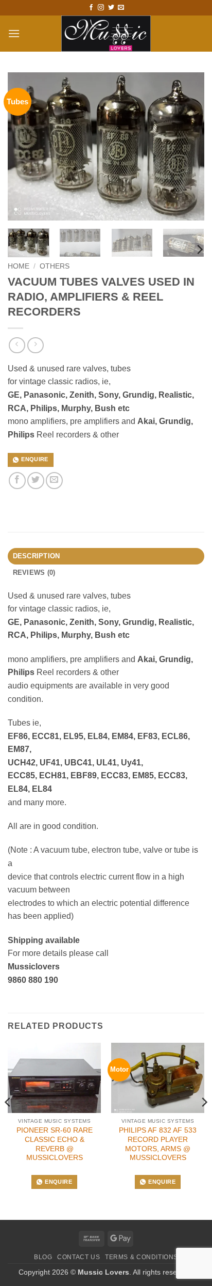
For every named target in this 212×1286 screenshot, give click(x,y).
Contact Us (78, 1257)
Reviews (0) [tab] (34, 572)
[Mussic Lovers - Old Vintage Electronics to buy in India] (106, 33)
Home (18, 266)
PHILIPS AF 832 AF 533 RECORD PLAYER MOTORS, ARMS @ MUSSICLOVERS (158, 1144)
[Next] (187, 146)
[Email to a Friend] (54, 480)
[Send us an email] (121, 7)
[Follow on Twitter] (111, 7)
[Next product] (17, 345)
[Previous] (24, 146)
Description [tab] (36, 556)
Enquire (34, 459)
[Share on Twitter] (35, 480)
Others (54, 266)
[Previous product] (35, 345)
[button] (14, 33)
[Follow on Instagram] (101, 7)
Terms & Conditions (141, 1257)
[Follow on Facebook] (91, 7)
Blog (43, 1257)
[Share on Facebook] (17, 480)
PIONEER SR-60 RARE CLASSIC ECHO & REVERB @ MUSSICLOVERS (54, 1144)
